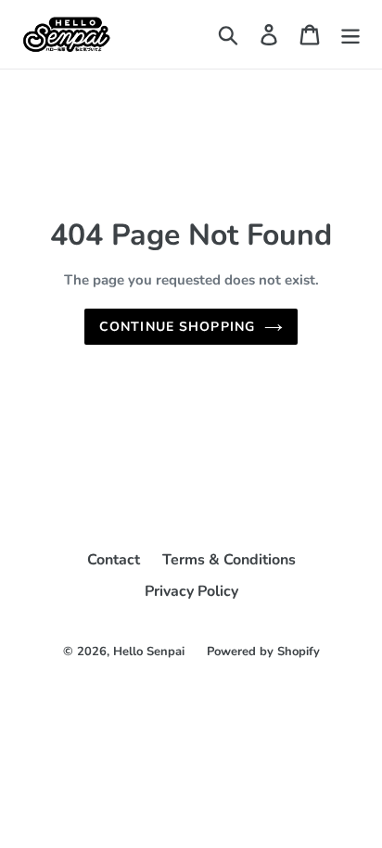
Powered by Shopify (263, 651)
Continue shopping (177, 326)
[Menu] (350, 35)
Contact (113, 560)
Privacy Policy (191, 591)
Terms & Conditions (229, 560)
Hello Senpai (149, 651)
